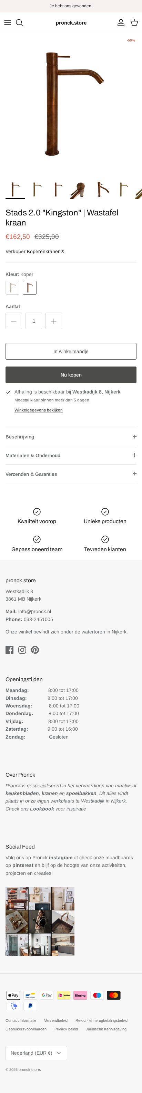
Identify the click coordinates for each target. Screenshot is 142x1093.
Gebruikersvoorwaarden (26, 1029)
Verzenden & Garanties (31, 474)
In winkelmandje (71, 351)
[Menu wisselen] (7, 22)
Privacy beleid (66, 1029)
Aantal (13, 306)
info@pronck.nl (34, 611)
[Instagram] (22, 650)
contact (87, 8)
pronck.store (29, 1069)
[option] (71, 104)
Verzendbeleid (56, 1020)
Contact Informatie (21, 1020)
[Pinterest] (35, 650)
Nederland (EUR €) (31, 1053)
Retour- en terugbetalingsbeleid (101, 1020)
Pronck (52, 857)
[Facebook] (9, 650)
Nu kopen (71, 375)
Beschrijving (20, 436)
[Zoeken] (22, 22)
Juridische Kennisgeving (106, 1029)
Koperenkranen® (45, 251)
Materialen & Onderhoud (33, 455)
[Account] (119, 22)
